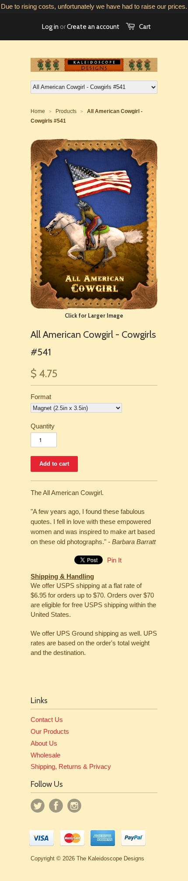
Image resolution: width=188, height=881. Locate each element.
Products (66, 111)
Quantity (43, 426)
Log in (50, 27)
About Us (44, 743)
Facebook (56, 806)
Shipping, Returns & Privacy (71, 766)
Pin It (114, 560)
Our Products (50, 731)
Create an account (93, 27)
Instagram (74, 806)
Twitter (38, 806)
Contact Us (47, 719)
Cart (145, 27)
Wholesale (45, 755)
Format (41, 396)
